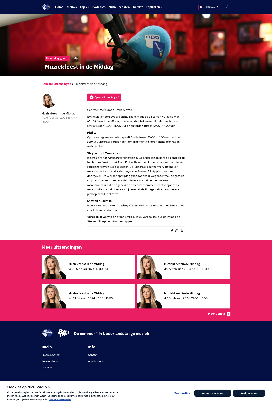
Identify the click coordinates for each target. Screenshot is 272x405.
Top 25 (84, 7)
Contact (92, 355)
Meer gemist (216, 313)
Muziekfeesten (119, 7)
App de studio (96, 361)
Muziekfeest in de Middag (59, 113)
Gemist (138, 7)
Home (59, 7)
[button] (227, 7)
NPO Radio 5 (207, 7)
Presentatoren (50, 361)
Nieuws (72, 7)
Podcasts (98, 7)
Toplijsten (153, 7)
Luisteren (47, 367)
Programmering (51, 355)
